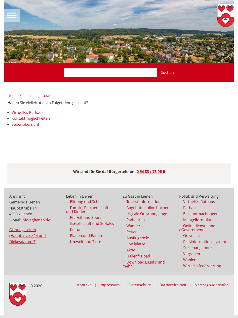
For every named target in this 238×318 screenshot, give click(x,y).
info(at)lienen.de (36, 220)
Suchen (167, 72)
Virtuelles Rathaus (27, 112)
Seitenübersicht (25, 124)
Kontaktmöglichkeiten (31, 118)
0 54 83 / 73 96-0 (151, 171)
